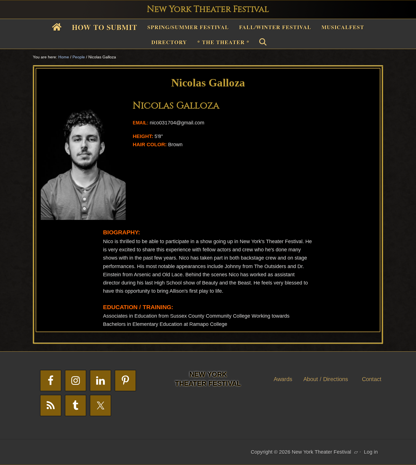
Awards (283, 379)
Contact (371, 379)
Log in (371, 452)
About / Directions (325, 379)
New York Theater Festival (208, 9)
